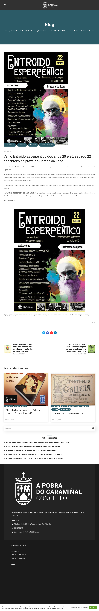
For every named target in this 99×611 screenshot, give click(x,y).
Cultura (17, 406)
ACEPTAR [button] (92, 607)
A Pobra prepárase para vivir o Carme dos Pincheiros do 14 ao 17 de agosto (34, 454)
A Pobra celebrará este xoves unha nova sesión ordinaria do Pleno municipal (34, 458)
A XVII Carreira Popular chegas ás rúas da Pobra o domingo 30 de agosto (33, 446)
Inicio (6, 31)
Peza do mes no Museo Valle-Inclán (68, 413)
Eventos (22, 145)
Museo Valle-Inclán (82, 406)
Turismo (33, 145)
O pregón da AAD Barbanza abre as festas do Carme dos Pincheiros (31, 450)
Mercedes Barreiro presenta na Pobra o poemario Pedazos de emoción (23, 411)
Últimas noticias (47, 145)
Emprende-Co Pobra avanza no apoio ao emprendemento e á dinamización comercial (37, 442)
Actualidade (15, 31)
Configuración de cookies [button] (79, 608)
